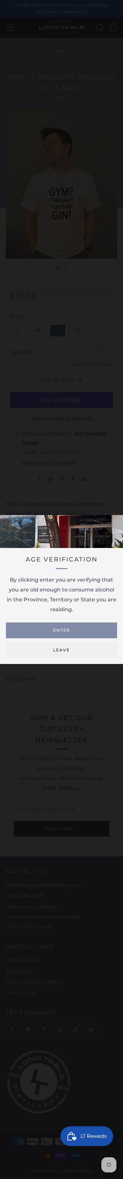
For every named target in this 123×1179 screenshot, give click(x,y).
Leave (61, 649)
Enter (61, 630)
